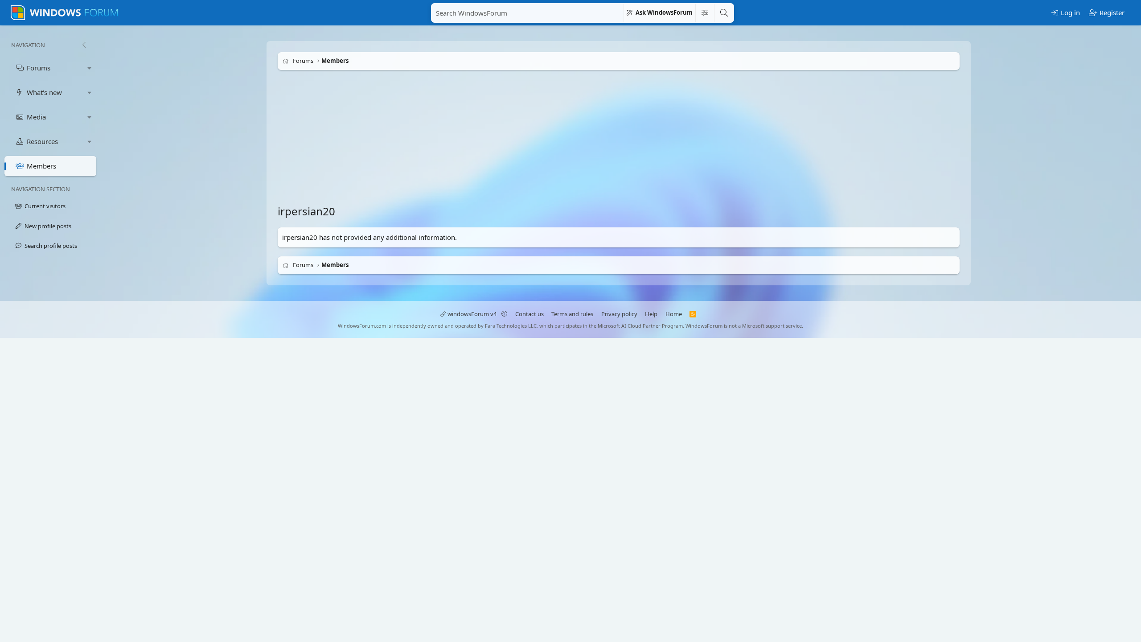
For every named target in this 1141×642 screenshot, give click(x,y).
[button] (89, 68)
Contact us (529, 314)
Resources (42, 141)
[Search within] (704, 13)
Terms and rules (572, 314)
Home (673, 314)
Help (651, 314)
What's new (44, 92)
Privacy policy (619, 314)
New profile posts (48, 226)
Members (41, 165)
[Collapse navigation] (84, 45)
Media (36, 116)
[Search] (724, 13)
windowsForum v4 (472, 314)
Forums (38, 67)
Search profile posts (51, 246)
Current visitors (45, 206)
